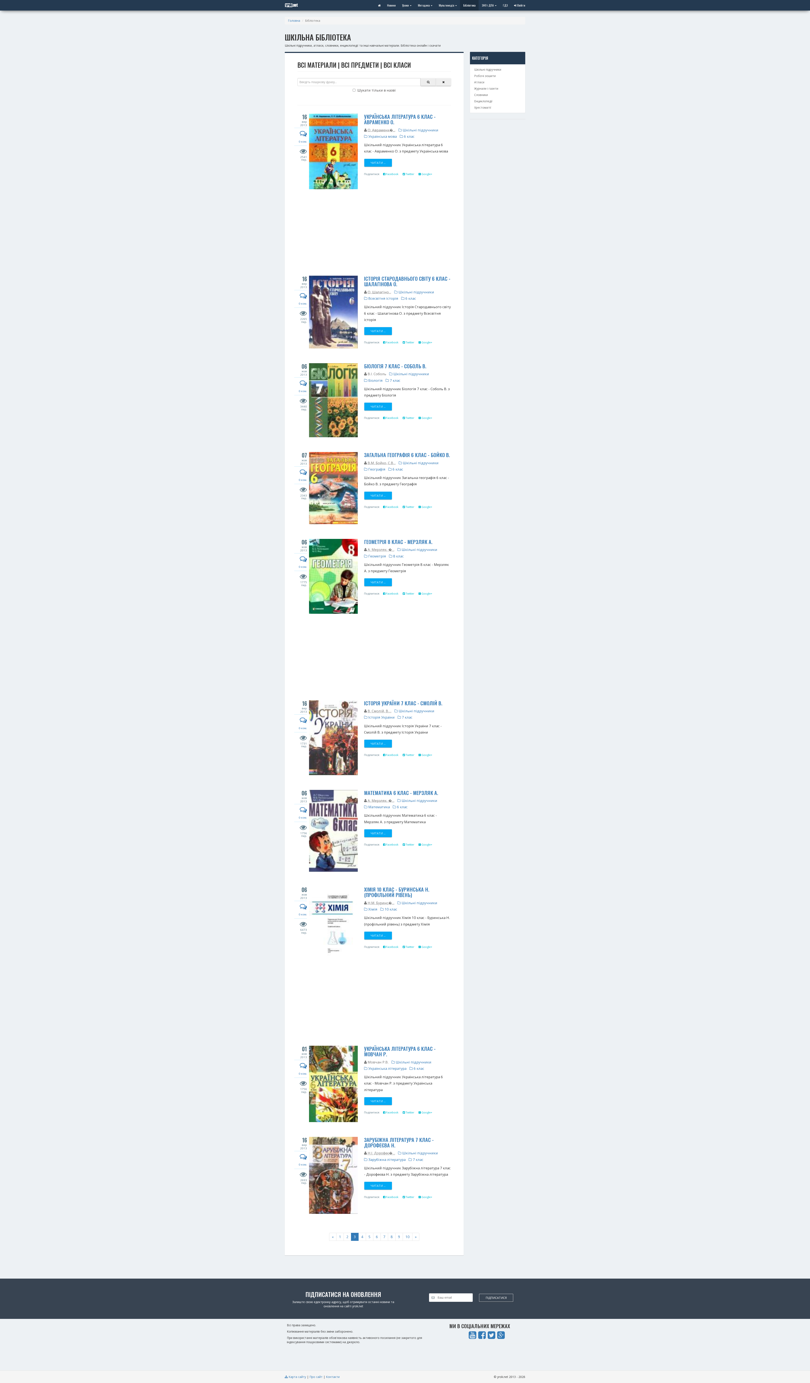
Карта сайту (297, 1377)
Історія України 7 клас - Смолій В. (403, 703)
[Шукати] (428, 82)
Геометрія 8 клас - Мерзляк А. (398, 541)
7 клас (394, 380)
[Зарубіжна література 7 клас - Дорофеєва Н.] (333, 1175)
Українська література (386, 1068)
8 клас (398, 556)
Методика (424, 5)
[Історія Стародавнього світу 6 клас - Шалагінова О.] (333, 312)
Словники (481, 95)
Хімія (372, 909)
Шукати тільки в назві (376, 90)
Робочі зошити (485, 76)
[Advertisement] (374, 233)
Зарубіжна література (386, 1159)
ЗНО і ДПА (488, 5)
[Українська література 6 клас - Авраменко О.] (333, 151)
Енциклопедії (483, 101)
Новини (391, 5)
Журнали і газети (486, 88)
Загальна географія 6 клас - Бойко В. (407, 455)
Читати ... (378, 163)
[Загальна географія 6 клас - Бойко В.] (333, 488)
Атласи (479, 82)
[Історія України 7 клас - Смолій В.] (333, 737)
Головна (294, 21)
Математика (378, 806)
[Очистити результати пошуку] (443, 82)
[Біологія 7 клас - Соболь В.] (333, 400)
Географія (376, 469)
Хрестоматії (482, 107)
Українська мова (382, 136)
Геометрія (376, 556)
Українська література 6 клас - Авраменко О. (400, 119)
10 (407, 1236)
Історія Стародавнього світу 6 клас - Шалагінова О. (407, 281)
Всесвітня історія (382, 298)
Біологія (375, 380)
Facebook (391, 174)
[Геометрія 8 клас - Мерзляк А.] (333, 576)
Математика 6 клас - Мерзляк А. (401, 792)
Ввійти (521, 5)
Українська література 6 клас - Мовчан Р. (400, 1051)
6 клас (408, 136)
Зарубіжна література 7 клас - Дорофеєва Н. (399, 1142)
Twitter (409, 174)
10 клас (390, 909)
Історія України (381, 717)
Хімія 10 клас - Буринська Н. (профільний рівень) (396, 892)
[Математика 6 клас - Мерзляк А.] (333, 831)
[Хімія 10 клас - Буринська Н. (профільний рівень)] (333, 922)
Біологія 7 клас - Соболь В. (395, 366)
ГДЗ (505, 5)
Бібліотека (469, 5)
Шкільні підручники (420, 130)
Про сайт (316, 1377)
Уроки (405, 5)
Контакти (333, 1377)
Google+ (426, 174)
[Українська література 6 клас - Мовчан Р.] (333, 1084)
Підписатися (496, 1298)
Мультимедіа (447, 5)
